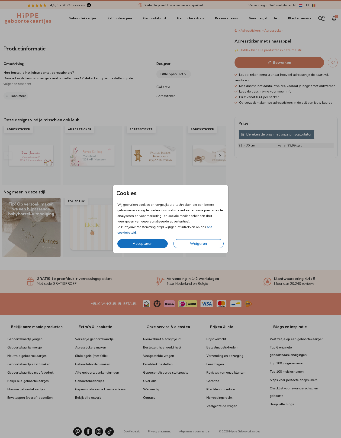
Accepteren (142, 243)
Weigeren (198, 243)
